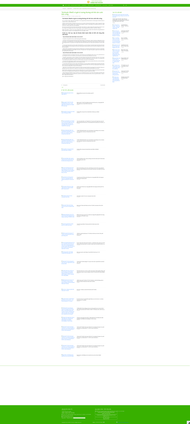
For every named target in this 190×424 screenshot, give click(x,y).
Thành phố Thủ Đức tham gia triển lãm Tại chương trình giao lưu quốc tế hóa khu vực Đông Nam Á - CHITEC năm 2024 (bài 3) (90, 337)
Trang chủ (64, 8)
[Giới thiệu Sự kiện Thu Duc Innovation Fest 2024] (68, 199)
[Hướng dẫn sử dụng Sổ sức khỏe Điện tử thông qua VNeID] (68, 114)
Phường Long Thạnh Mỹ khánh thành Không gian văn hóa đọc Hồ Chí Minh (125, 78)
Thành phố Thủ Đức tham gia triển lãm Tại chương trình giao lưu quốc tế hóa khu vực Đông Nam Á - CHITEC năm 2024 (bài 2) (90, 346)
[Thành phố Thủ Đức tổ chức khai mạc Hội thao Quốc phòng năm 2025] (116, 73)
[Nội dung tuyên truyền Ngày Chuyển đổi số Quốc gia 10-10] (68, 255)
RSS (94, 422)
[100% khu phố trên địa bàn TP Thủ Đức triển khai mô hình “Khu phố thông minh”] (68, 236)
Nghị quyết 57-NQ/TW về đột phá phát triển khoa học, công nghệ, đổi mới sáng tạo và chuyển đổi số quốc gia (90, 103)
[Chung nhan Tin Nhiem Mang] (122, 422)
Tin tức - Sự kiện (67, 5)
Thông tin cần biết (91, 5)
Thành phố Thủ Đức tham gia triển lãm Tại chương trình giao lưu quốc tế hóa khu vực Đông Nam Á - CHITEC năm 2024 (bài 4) (90, 327)
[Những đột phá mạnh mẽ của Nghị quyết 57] (68, 96)
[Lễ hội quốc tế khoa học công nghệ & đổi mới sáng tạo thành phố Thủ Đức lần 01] (68, 189)
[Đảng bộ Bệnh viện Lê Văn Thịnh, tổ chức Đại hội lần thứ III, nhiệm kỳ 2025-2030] (116, 60)
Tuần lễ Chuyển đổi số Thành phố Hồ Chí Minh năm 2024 (88, 224)
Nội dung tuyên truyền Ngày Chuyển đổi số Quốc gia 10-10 (88, 252)
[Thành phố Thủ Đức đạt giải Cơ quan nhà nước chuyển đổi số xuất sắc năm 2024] (68, 264)
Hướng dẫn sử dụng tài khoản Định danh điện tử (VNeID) (88, 149)
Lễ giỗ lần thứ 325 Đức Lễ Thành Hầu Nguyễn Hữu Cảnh (124, 46)
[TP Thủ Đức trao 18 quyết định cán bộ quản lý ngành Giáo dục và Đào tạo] (116, 67)
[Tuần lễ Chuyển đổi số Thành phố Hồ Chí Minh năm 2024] (68, 227)
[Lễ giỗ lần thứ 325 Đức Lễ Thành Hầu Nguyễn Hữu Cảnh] (116, 46)
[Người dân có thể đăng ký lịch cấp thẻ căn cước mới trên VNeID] (68, 358)
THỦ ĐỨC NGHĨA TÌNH (98, 5)
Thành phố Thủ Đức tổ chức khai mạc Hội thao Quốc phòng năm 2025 (125, 73)
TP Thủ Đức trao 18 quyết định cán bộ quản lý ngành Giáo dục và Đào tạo (125, 67)
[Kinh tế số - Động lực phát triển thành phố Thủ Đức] (68, 292)
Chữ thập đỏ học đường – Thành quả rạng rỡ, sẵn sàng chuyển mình (125, 26)
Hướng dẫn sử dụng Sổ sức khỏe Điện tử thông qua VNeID (88, 111)
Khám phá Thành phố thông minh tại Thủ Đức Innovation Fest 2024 (90, 205)
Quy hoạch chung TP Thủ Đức (75, 5)
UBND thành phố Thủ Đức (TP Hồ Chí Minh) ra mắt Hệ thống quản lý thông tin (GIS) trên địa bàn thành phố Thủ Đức (90, 281)
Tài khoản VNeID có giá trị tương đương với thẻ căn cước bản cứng (84, 8)
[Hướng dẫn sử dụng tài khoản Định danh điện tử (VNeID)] (68, 152)
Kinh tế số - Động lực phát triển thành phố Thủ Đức (86, 289)
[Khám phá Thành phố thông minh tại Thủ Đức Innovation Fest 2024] (68, 208)
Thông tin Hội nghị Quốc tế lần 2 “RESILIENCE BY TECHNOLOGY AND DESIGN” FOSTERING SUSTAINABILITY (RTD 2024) (90, 318)
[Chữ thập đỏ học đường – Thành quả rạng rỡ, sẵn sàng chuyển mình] (116, 26)
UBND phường (110, 5)
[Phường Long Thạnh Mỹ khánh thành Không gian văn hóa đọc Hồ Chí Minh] (116, 79)
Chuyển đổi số (84, 5)
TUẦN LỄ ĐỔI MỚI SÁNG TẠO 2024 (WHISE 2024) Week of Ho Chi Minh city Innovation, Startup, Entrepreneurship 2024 (90, 131)
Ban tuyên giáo (105, 5)
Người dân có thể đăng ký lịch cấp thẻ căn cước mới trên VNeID (89, 355)
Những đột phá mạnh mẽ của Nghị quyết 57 (85, 93)
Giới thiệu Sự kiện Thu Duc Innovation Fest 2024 (86, 196)
